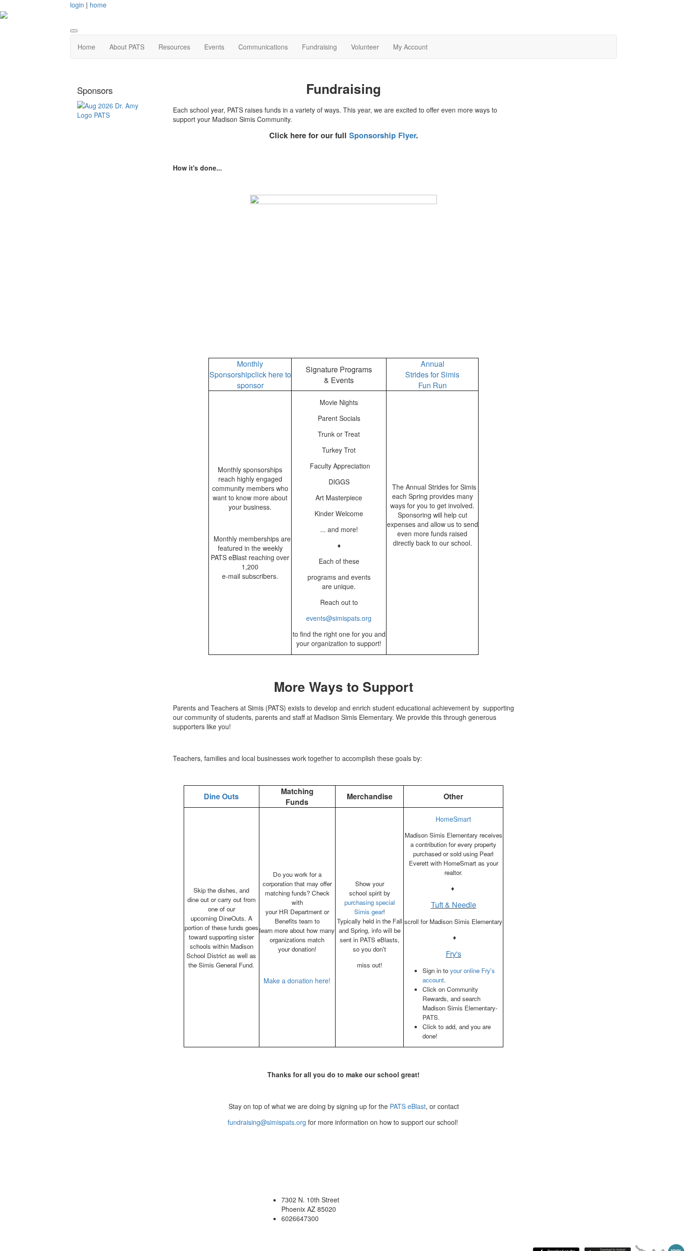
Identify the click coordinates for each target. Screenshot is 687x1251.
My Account (410, 46)
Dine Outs (221, 796)
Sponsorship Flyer (382, 135)
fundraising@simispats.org (267, 1122)
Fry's (453, 953)
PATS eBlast (408, 1106)
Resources (174, 46)
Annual (432, 363)
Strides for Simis (432, 374)
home (98, 4)
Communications (263, 46)
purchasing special (369, 902)
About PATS (126, 46)
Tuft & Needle (453, 904)
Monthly (250, 363)
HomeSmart (453, 819)
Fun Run (432, 385)
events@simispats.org (339, 618)
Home (86, 46)
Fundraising (319, 46)
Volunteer (365, 46)
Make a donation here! (297, 980)
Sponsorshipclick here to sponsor (250, 380)
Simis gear (368, 911)
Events (214, 46)
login (77, 4)
